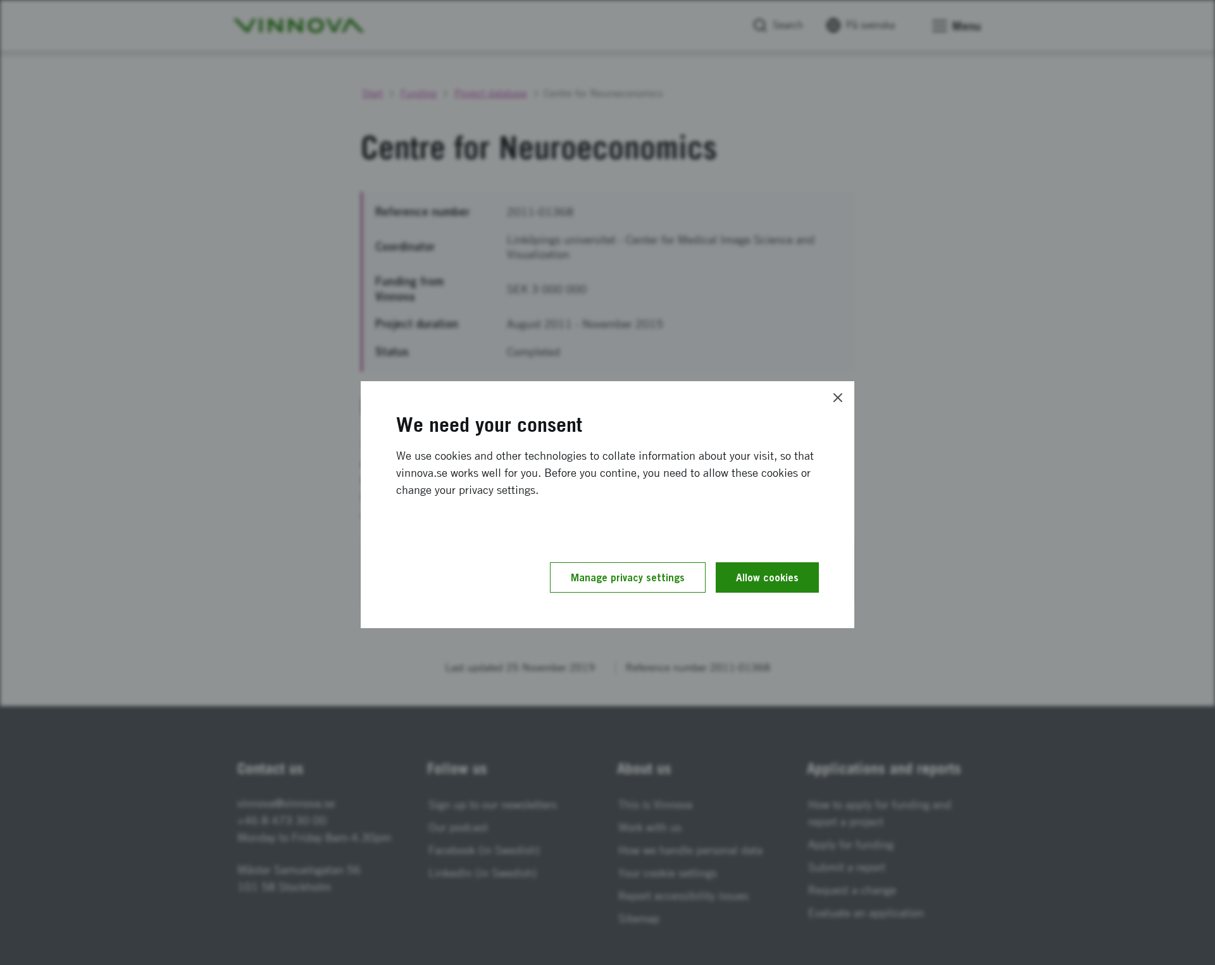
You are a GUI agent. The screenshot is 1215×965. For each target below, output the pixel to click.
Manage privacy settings (628, 577)
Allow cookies (767, 577)
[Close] (838, 398)
